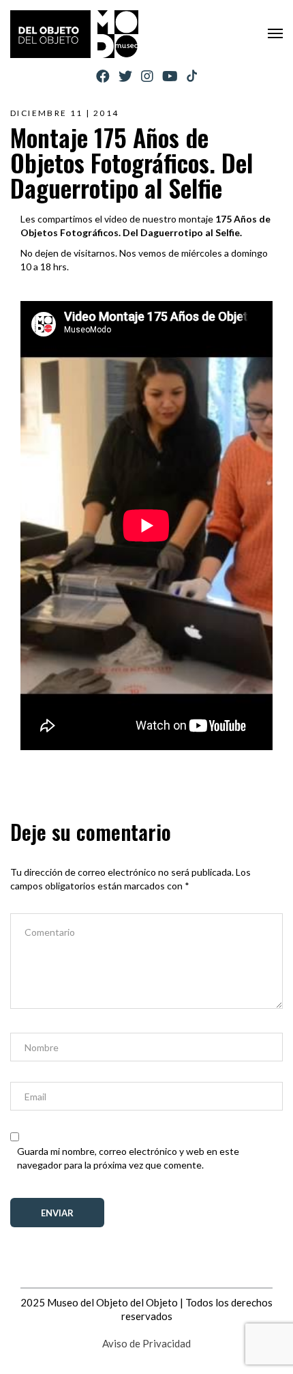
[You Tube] (170, 76)
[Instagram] (147, 76)
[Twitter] (125, 76)
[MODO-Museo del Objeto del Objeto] (74, 34)
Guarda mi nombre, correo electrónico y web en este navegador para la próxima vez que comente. (128, 1158)
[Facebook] (103, 76)
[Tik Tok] (192, 76)
